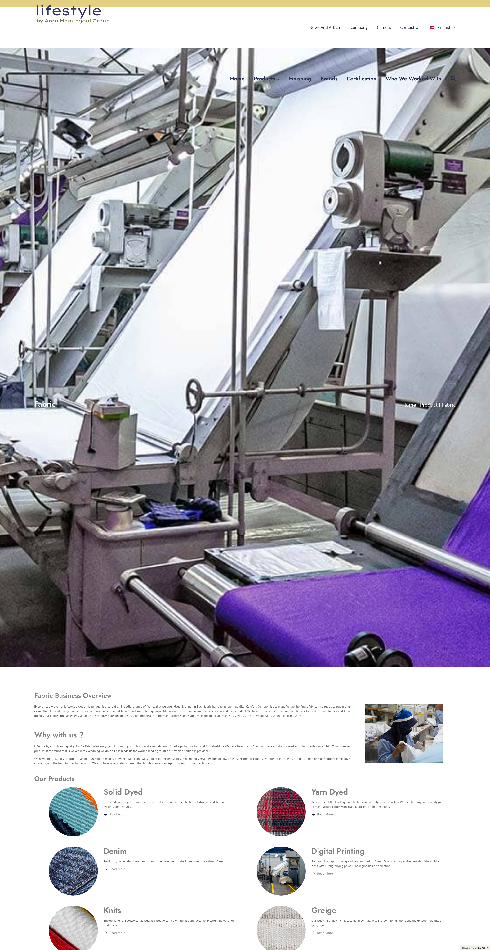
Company (359, 27)
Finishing (300, 78)
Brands (328, 78)
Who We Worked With (413, 78)
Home (237, 78)
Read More (117, 814)
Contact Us (410, 27)
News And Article (325, 27)
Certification (361, 78)
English (444, 27)
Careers (384, 27)
